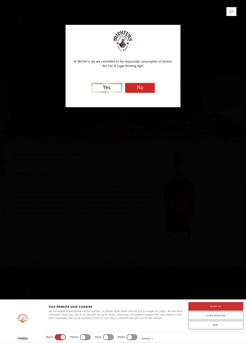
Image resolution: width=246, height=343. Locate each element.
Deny (216, 325)
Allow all (216, 306)
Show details (145, 339)
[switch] (85, 337)
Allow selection (215, 316)
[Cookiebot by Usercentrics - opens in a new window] (23, 338)
